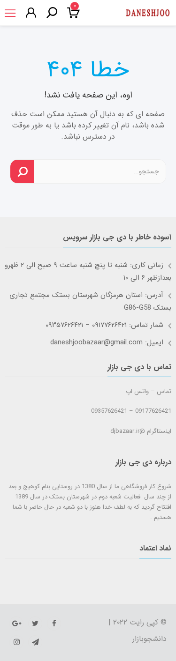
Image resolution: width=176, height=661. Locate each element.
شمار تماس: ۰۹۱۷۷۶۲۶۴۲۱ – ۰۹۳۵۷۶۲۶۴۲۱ (104, 325)
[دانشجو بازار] (148, 13)
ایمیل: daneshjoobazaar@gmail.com (106, 342)
